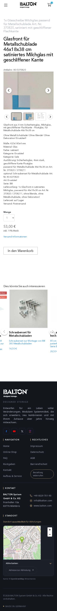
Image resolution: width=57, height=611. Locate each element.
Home (6, 446)
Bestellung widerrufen (38, 474)
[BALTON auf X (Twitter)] (22, 431)
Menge (7, 212)
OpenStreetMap (17, 579)
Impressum (36, 446)
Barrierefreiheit (38, 464)
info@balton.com (43, 500)
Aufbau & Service (12, 475)
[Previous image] (6, 116)
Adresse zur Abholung (19, 570)
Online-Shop (10, 451)
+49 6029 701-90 (42, 495)
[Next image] (50, 116)
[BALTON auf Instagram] (30, 431)
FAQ (5, 457)
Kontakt (7, 469)
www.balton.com (43, 505)
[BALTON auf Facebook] (6, 431)
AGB (32, 457)
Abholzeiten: (12, 563)
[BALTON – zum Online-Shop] (15, 393)
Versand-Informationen (15, 236)
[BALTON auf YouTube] (14, 431)
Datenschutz (37, 451)
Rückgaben (9, 464)
